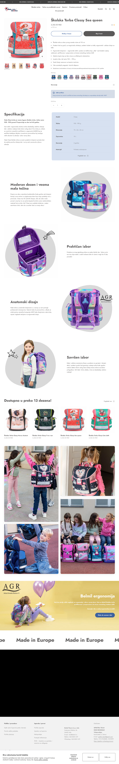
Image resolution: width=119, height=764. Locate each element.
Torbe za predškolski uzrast (51, 7)
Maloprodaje (38, 734)
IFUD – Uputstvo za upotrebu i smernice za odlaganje (43, 742)
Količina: (53, 101)
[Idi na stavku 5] (35, 66)
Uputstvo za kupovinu (40, 731)
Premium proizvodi (75, 7)
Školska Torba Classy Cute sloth (99, 436)
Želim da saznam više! (105, 615)
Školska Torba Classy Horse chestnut (16, 436)
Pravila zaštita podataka (41, 760)
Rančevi (64, 7)
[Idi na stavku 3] (21, 66)
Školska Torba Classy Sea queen (71, 436)
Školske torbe (35, 7)
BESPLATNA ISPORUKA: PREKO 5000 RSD (19, 2)
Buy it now (99, 34)
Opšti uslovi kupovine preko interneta (15, 728)
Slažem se (90, 757)
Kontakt (100, 9)
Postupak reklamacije (40, 738)
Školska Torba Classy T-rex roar (42, 436)
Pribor (86, 7)
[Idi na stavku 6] (42, 66)
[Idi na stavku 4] (28, 66)
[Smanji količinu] (53, 105)
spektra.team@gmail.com (105, 737)
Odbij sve (107, 757)
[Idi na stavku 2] (14, 66)
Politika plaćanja (9, 734)
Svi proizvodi (59, 11)
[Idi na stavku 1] (7, 66)
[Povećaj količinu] (61, 105)
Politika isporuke (39, 728)
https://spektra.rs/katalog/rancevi (103, 741)
